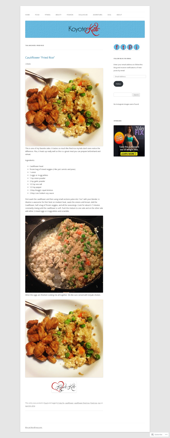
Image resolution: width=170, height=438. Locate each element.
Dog (109, 15)
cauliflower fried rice (82, 403)
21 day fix (60, 403)
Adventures (97, 15)
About (119, 15)
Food (37, 15)
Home (27, 15)
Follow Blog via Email (122, 58)
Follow (118, 84)
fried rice (93, 403)
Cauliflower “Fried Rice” (40, 57)
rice (99, 403)
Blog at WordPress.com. (33, 427)
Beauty (58, 15)
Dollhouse (83, 15)
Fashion (70, 15)
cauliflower (69, 403)
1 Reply (28, 64)
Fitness (47, 15)
